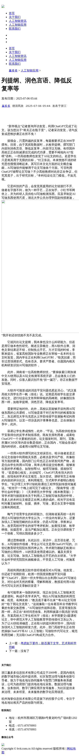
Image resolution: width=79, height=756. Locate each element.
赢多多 (13, 70)
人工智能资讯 (17, 20)
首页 (12, 13)
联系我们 (15, 28)
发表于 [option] (59, 106)
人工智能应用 (17, 24)
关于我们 (15, 17)
